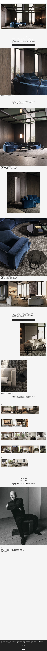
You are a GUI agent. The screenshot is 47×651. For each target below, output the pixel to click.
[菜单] (1, 2)
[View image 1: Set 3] (8, 436)
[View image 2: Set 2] (18, 423)
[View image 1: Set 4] (6, 449)
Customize (23, 649)
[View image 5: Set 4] (43, 449)
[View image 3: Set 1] (27, 410)
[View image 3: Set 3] (29, 436)
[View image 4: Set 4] (36, 449)
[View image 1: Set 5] (4, 463)
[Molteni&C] (23, 2)
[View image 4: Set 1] (36, 410)
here (5, 643)
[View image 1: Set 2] (8, 423)
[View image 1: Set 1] (8, 410)
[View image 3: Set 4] (25, 449)
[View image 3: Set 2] (25, 423)
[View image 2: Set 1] (18, 410)
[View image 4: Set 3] (40, 436)
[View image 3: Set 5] (25, 463)
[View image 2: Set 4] (15, 449)
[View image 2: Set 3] (18, 436)
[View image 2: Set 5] (15, 463)
